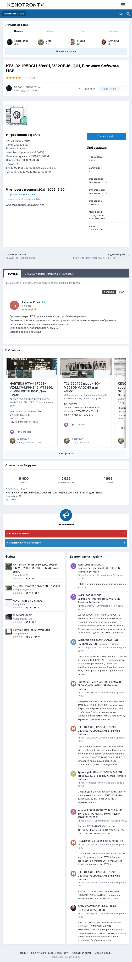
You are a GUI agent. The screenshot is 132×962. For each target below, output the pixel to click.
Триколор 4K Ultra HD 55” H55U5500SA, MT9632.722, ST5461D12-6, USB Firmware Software (102, 776)
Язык (23, 952)
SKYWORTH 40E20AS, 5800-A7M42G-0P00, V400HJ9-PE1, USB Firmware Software (100, 686)
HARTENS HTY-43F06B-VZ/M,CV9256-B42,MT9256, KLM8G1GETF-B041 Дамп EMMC (31, 389)
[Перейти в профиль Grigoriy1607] (73, 642)
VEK (66, 395)
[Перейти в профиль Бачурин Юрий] (14, 305)
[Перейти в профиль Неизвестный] (10, 42)
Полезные (109, 292)
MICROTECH (27, 618)
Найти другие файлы (25, 90)
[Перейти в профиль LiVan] (41, 42)
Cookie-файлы (103, 952)
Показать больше (66, 51)
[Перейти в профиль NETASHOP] (73, 684)
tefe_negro (91, 913)
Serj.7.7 (89, 820)
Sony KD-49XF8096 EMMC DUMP (32, 630)
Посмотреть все (66, 453)
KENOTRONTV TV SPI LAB (28, 600)
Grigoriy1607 (91, 647)
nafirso (24, 633)
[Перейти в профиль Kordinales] (73, 774)
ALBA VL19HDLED (22, 615)
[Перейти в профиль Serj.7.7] (73, 812)
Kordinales (90, 782)
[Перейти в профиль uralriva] (72, 42)
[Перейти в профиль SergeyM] (73, 566)
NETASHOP (91, 692)
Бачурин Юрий (31, 302)
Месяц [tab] (50, 31)
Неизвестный (21, 40)
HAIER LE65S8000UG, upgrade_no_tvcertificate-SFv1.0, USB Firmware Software (99, 568)
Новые (121, 292)
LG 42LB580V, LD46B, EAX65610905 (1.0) (101, 841)
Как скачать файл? (18, 533)
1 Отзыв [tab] (13, 273)
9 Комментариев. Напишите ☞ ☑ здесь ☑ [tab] (50, 273)
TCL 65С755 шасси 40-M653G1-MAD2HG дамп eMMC (82, 387)
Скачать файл (106, 136)
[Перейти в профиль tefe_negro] (73, 908)
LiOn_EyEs (113, 40)
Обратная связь (82, 952)
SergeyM (90, 575)
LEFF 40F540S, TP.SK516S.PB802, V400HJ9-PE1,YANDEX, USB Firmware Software (99, 731)
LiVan (49, 40)
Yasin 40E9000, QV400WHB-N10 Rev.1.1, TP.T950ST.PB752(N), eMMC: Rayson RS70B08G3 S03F (100, 814)
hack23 (14, 398)
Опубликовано (111, 820)
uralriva (81, 40)
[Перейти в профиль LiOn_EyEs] (104, 42)
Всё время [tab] (113, 31)
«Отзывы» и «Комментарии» (24, 542)
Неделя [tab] (18, 31)
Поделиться (87, 88)
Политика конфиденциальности (50, 952)
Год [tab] (82, 31)
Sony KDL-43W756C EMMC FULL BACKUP (36, 586)
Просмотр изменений (21, 194)
